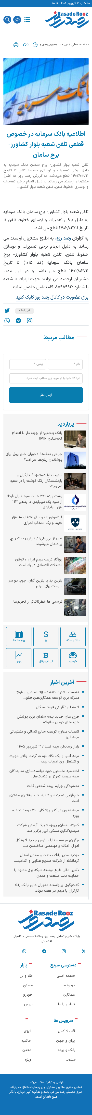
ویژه (28, 1060)
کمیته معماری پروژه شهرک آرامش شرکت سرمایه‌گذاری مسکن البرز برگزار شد (48, 828)
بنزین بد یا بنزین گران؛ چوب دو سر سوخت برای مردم (35, 583)
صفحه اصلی (80, 44)
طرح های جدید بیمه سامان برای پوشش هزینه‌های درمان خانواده (48, 719)
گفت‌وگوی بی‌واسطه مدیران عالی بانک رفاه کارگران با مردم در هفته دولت (47, 888)
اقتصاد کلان (67, 1031)
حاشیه (26, 1041)
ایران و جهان (66, 1041)
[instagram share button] (29, 320)
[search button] (7, 20)
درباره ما (69, 985)
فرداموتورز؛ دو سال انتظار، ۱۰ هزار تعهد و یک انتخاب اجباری (37, 520)
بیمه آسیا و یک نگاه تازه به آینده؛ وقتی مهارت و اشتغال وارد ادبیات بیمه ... (44, 759)
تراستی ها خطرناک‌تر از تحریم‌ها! (37, 602)
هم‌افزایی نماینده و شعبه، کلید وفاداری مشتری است (44, 798)
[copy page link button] (26, 45)
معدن (26, 1050)
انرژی (27, 1031)
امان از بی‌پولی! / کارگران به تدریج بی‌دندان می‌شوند (36, 541)
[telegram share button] (18, 320)
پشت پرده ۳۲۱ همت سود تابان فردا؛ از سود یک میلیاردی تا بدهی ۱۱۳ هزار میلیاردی (34, 502)
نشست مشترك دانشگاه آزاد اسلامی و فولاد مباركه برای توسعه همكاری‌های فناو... (47, 695)
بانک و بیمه (67, 1050)
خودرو (28, 995)
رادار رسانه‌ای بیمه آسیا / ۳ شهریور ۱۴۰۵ (48, 746)
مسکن (28, 985)
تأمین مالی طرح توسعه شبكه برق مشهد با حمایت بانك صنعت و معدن (46, 873)
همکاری (69, 995)
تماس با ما (66, 1004)
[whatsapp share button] (7, 320)
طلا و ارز (26, 976)
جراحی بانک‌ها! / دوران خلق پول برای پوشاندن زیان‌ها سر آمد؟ (34, 457)
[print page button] (16, 45)
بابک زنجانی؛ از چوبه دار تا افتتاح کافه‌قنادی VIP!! (37, 436)
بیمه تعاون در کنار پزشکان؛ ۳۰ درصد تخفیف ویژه (45, 813)
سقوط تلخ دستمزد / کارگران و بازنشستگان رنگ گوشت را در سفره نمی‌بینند (36, 481)
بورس (28, 1004)
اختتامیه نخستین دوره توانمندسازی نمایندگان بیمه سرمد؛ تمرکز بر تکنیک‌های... (44, 774)
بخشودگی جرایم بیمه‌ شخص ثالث (53, 786)
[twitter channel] (84, 951)
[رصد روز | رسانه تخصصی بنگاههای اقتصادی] (67, 19)
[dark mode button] (17, 20)
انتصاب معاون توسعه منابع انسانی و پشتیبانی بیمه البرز (44, 734)
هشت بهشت (36, 1082)
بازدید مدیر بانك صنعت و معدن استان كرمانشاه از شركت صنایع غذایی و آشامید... (46, 858)
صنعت (71, 1060)
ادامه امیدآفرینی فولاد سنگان (57, 707)
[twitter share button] (7, 311)
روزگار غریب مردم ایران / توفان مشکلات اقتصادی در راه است (38, 562)
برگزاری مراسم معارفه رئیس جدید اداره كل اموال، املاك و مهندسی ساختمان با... (47, 843)
